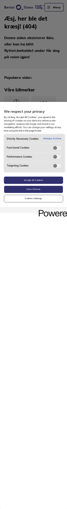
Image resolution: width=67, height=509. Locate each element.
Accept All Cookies (33, 180)
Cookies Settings (33, 198)
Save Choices (33, 189)
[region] (33, 305)
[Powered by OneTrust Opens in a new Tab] (51, 211)
